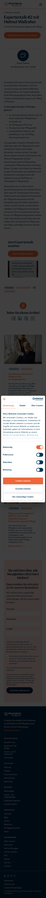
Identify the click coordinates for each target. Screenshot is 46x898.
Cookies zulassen (23, 481)
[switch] (39, 455)
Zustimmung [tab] (8, 405)
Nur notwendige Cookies (23, 497)
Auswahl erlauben (23, 489)
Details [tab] (23, 405)
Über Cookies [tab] (37, 405)
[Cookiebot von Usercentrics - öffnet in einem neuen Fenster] (32, 399)
